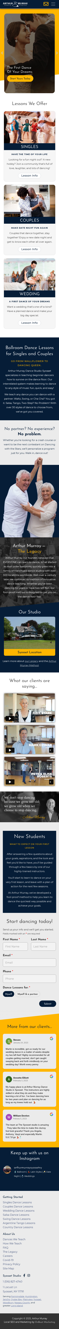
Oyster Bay (16, 1299)
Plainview (28, 1299)
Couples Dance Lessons (18, 1206)
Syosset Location (30, 652)
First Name (11, 939)
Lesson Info (29, 175)
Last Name (39, 939)
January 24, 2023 (20, 1043)
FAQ (5, 1247)
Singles (29, 147)
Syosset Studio (12, 1276)
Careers (8, 1255)
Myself (8, 994)
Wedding (30, 294)
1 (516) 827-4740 (12, 1281)
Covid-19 (8, 1260)
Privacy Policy (11, 1264)
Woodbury (8, 1302)
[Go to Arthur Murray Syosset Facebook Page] (24, 1275)
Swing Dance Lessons (17, 1219)
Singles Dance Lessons (17, 1202)
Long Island (17, 1305)
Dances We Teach (14, 1239)
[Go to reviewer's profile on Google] (9, 1079)
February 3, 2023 (20, 1081)
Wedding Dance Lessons (18, 1210)
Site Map (8, 1268)
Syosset (37, 1299)
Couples (29, 221)
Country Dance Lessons (18, 1227)
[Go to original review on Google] (51, 1041)
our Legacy (31, 661)
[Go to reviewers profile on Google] (9, 1041)
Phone (7, 971)
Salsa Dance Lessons (16, 1214)
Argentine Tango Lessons (19, 1223)
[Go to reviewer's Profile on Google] (9, 1117)
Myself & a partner (28, 994)
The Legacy (10, 1251)
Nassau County (22, 1302)
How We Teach (12, 1243)
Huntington (31, 1296)
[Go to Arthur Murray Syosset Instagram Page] (28, 1275)
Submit (47, 1004)
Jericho (6, 1299)
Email (7, 955)
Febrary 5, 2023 (20, 1119)
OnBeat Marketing (45, 1322)
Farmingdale (17, 1296)
